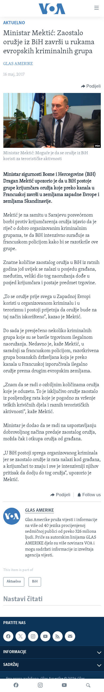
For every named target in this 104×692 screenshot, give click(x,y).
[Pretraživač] (88, 685)
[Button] (91, 86)
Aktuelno (14, 23)
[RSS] (58, 636)
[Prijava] (70, 636)
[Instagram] (40, 685)
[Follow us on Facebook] (8, 636)
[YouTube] (64, 685)
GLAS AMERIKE (18, 64)
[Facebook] (16, 685)
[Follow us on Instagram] (33, 636)
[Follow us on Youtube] (45, 636)
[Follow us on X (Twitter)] (20, 636)
